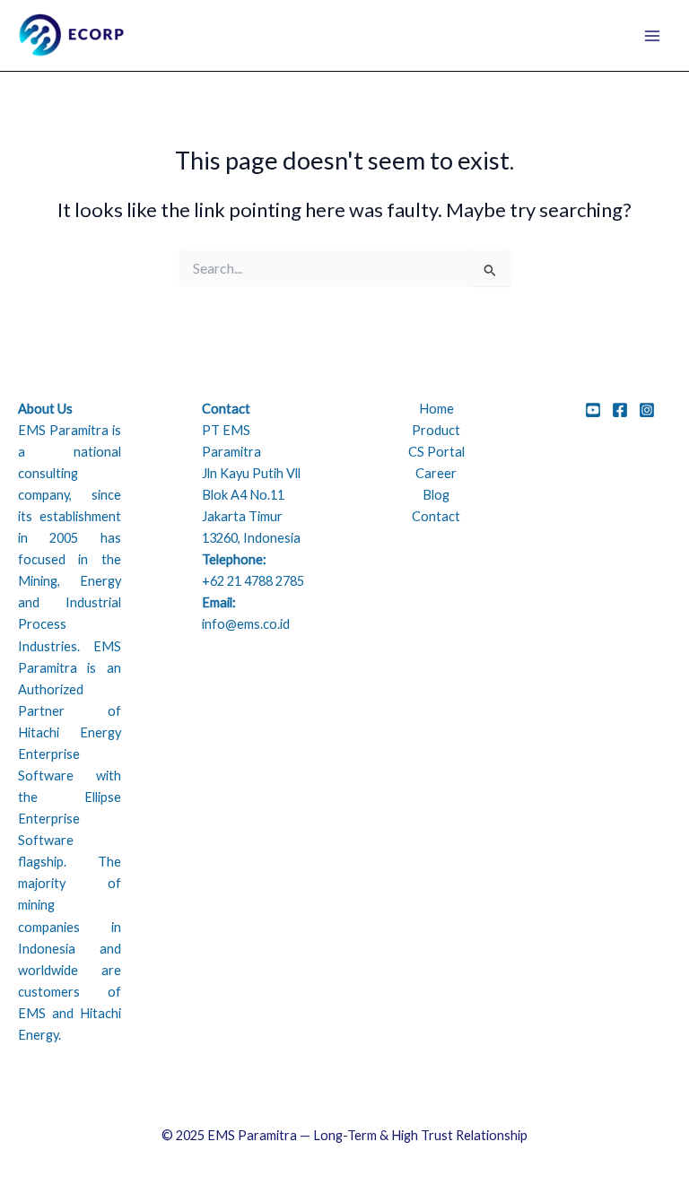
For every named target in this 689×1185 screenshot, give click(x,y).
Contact (436, 516)
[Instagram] (647, 410)
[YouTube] (593, 410)
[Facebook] (620, 410)
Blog (436, 494)
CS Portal (436, 451)
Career (436, 473)
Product (436, 430)
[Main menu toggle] (652, 36)
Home (436, 408)
